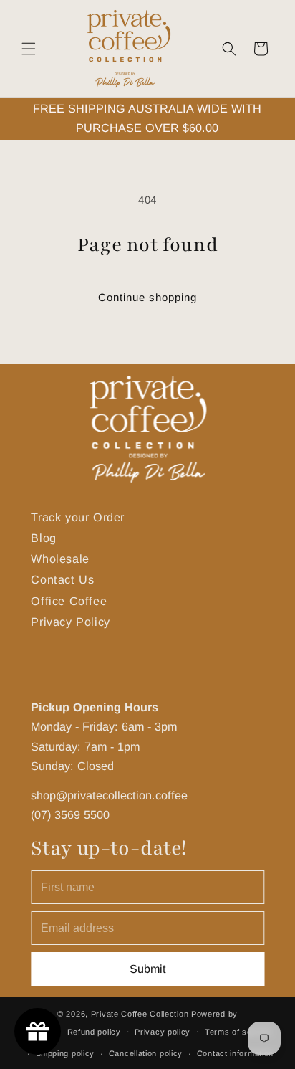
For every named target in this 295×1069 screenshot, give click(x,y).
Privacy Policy (70, 621)
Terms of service (238, 1031)
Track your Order (78, 516)
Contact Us (62, 580)
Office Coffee (69, 600)
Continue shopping (147, 297)
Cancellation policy (146, 1053)
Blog (43, 538)
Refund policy (94, 1031)
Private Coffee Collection (140, 1013)
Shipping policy (65, 1053)
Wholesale (60, 559)
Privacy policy (162, 1031)
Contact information (235, 1053)
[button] (28, 49)
